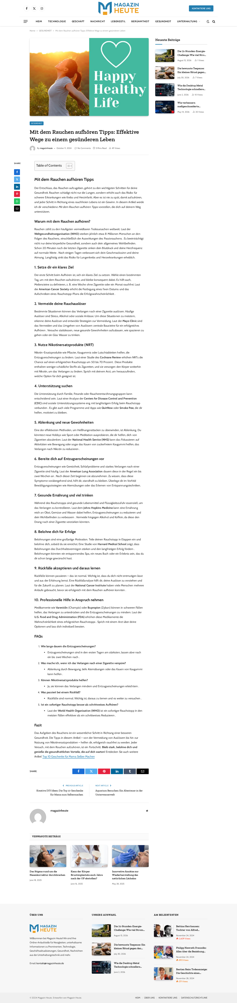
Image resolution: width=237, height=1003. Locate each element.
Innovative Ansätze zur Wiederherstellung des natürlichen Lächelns (125, 875)
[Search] (213, 21)
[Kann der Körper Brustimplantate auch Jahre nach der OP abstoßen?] (89, 856)
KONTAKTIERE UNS (201, 8)
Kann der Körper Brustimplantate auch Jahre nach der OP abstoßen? (87, 875)
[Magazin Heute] (118, 8)
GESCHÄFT (78, 21)
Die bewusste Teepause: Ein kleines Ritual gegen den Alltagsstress (190, 70)
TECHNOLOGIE (57, 21)
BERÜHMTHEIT (140, 21)
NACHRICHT (97, 21)
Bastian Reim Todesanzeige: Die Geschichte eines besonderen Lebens (191, 971)
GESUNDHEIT (163, 21)
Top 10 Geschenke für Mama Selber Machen (69, 756)
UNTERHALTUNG (187, 21)
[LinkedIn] (17, 186)
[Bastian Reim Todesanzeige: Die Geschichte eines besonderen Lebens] (163, 973)
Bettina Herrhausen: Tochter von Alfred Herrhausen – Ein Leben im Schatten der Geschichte (191, 928)
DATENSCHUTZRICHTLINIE (194, 997)
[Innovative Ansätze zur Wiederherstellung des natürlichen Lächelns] (130, 856)
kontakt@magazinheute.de (50, 963)
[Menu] (26, 21)
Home (32, 30)
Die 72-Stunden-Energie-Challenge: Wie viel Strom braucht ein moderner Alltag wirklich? (192, 53)
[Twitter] (17, 179)
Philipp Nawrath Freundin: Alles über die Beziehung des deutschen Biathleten (191, 950)
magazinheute (46, 148)
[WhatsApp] (17, 201)
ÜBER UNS (149, 997)
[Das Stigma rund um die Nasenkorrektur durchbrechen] (48, 856)
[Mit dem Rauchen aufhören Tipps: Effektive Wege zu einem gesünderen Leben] (89, 77)
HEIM (39, 21)
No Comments (84, 148)
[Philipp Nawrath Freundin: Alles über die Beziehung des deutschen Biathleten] (163, 952)
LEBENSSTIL (118, 21)
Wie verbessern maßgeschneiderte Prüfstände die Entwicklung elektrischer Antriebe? (191, 104)
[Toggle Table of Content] (67, 166)
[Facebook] (17, 172)
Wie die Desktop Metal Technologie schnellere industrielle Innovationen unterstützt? (192, 87)
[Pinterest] (17, 194)
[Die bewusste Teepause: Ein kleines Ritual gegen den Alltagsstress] (164, 72)
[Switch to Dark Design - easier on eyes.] (208, 21)
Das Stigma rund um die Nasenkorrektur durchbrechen (47, 873)
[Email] (17, 208)
